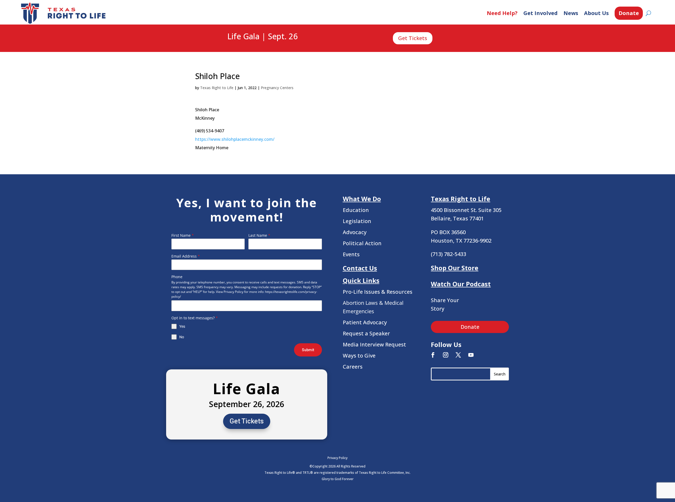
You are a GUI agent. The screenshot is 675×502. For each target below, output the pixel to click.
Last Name (259, 235)
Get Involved (540, 13)
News (570, 13)
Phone (176, 276)
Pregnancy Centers (277, 87)
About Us (596, 13)
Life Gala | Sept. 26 (262, 37)
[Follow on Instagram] (445, 355)
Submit (308, 350)
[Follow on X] (458, 355)
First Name (182, 235)
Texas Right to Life (216, 87)
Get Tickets (412, 38)
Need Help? (502, 13)
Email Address (185, 256)
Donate (629, 13)
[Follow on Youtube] (471, 355)
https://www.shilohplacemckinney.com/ (234, 139)
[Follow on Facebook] (433, 355)
